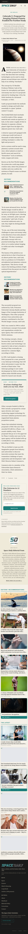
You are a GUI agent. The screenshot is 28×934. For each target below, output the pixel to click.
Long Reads (4, 889)
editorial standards (16, 524)
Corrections (4, 906)
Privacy (14, 930)
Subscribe (5, 1)
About (3, 898)
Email (15, 478)
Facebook (10, 478)
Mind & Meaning (6, 886)
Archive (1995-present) (7, 891)
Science (3, 883)
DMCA (25, 930)
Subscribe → (8, 920)
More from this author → (14, 580)
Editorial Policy (5, 903)
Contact (3, 909)
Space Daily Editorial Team (10, 38)
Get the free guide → (10, 398)
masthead (3, 526)
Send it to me (14, 508)
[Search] (21, 5)
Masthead (4, 901)
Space (3, 880)
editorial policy (20, 577)
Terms (20, 930)
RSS (10, 924)
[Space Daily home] (9, 5)
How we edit (5, 41)
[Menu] (25, 5)
